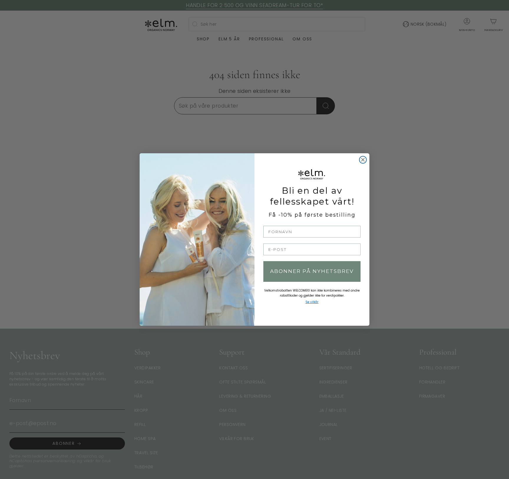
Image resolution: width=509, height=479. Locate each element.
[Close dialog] (362, 159)
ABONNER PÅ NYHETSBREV (312, 271)
